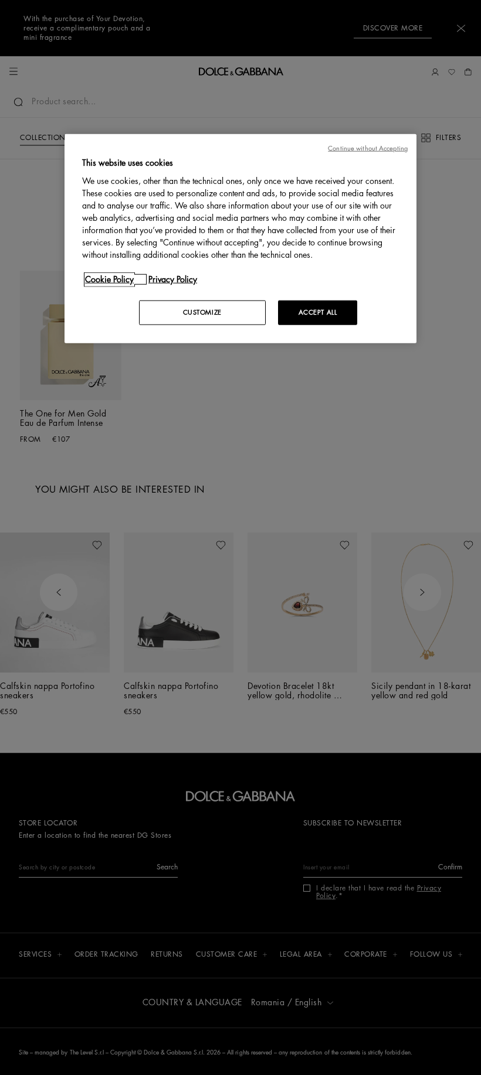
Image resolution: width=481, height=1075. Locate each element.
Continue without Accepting (368, 148)
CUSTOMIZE (202, 312)
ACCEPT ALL (318, 312)
